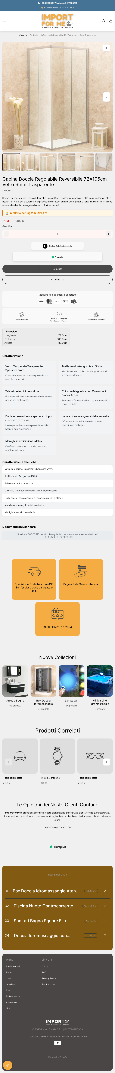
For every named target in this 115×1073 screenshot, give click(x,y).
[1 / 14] (11, 162)
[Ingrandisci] (106, 48)
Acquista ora (57, 279)
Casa (21, 35)
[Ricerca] (103, 21)
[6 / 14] (104, 162)
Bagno (9, 972)
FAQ (44, 972)
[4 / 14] (67, 162)
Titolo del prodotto (12, 777)
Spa (8, 990)
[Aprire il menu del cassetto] (4, 21)
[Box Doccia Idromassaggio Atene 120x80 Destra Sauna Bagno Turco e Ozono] (57, 891)
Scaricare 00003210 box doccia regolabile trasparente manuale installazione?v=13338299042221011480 (57, 536)
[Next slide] (106, 97)
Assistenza (11, 1002)
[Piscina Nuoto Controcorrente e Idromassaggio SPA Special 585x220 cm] (57, 906)
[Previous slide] (8, 97)
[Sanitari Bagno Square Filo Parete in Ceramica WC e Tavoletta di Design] (57, 920)
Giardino (10, 984)
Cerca (45, 966)
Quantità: (7, 226)
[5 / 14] (85, 162)
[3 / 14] (48, 162)
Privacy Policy (49, 978)
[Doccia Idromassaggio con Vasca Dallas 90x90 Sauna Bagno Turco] (57, 935)
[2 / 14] (30, 162)
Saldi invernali (13, 966)
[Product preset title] (20, 756)
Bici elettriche (13, 996)
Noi (8, 1008)
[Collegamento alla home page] (57, 1022)
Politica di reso (49, 984)
